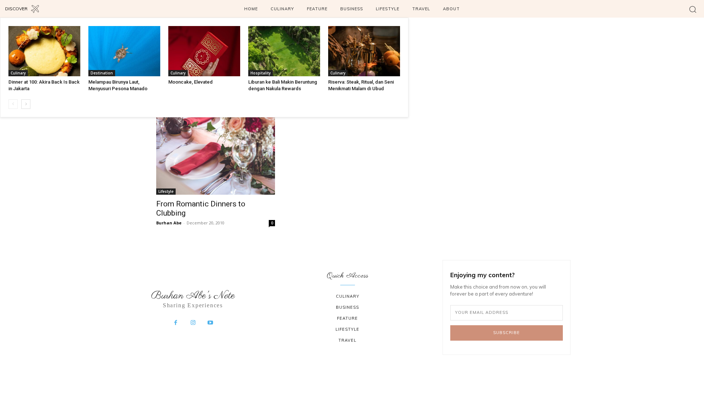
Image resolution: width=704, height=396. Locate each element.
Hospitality (260, 73)
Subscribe (506, 332)
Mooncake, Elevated (190, 82)
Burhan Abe (169, 222)
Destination (102, 73)
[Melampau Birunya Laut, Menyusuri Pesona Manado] (124, 51)
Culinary (18, 73)
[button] (693, 9)
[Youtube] (210, 323)
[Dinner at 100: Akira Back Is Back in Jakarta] (44, 51)
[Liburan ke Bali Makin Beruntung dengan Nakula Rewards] (284, 51)
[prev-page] (13, 104)
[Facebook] (176, 323)
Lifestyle (165, 191)
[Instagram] (193, 323)
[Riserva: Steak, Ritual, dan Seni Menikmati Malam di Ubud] (364, 51)
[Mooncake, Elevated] (204, 51)
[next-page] (25, 104)
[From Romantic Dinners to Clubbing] (215, 155)
